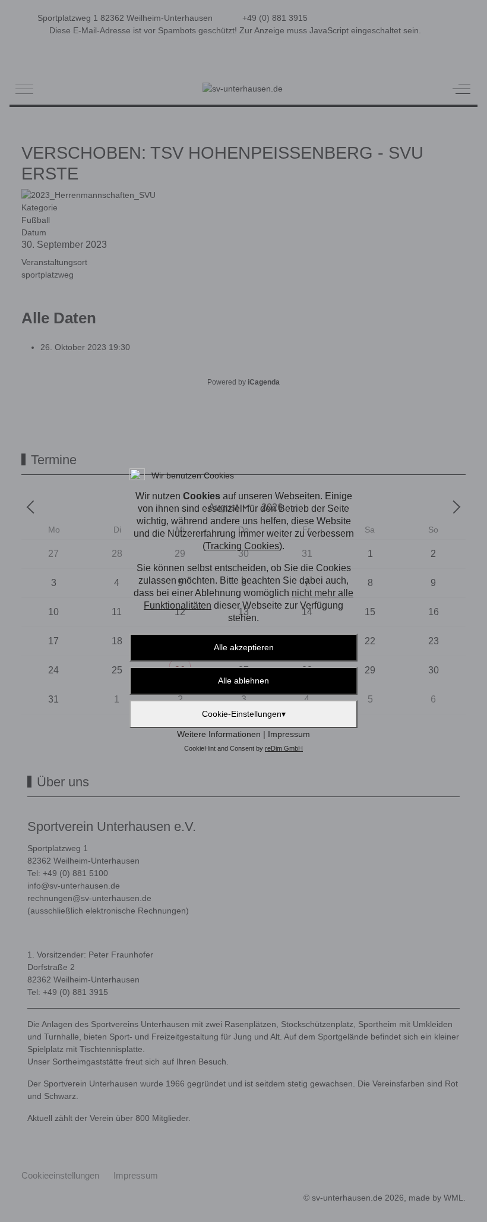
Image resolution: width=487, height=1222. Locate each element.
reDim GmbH (284, 748)
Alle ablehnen (243, 680)
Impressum (289, 734)
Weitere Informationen (219, 734)
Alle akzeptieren (244, 647)
